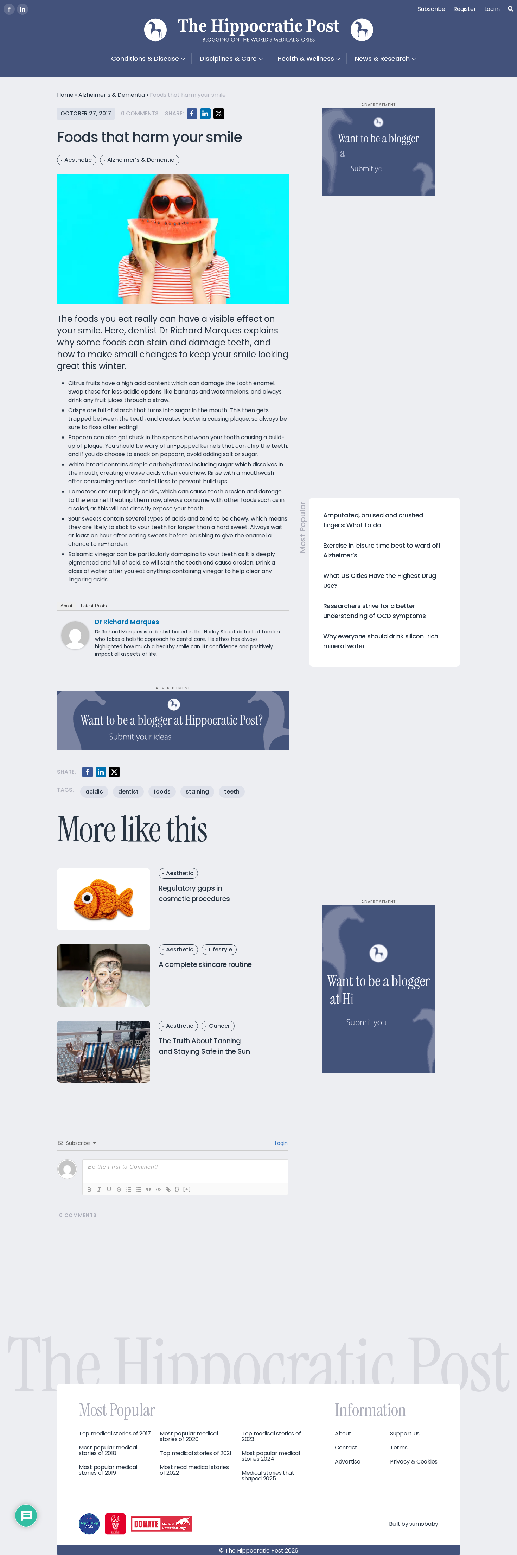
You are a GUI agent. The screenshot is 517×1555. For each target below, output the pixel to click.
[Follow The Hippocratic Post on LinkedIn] (22, 9)
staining (197, 792)
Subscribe (431, 9)
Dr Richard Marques (127, 621)
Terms (399, 1448)
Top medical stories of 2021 (195, 1453)
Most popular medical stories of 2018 (108, 1450)
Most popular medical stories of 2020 (189, 1436)
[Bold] (89, 1189)
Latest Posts (94, 605)
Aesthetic (78, 160)
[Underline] (109, 1189)
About (66, 605)
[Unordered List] (138, 1189)
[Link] (168, 1189)
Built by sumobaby (413, 1524)
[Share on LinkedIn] (205, 113)
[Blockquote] (148, 1189)
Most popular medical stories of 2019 (108, 1470)
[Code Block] (158, 1189)
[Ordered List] (129, 1189)
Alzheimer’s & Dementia (111, 95)
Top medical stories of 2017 (115, 1433)
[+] (187, 1189)
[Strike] (119, 1189)
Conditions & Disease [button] (145, 58)
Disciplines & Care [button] (228, 58)
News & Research (382, 58)
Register (464, 9)
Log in (492, 9)
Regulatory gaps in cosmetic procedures (194, 893)
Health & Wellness (305, 58)
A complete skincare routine (205, 964)
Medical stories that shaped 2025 (268, 1475)
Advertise (347, 1462)
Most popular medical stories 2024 (271, 1456)
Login (281, 1143)
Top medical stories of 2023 (271, 1436)
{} (177, 1189)
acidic (94, 792)
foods (162, 792)
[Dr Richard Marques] (75, 635)
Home (65, 95)
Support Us (405, 1433)
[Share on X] (218, 113)
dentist (128, 792)
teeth (232, 792)
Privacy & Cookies (414, 1462)
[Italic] (99, 1189)
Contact (346, 1448)
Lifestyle (220, 949)
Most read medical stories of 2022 (194, 1470)
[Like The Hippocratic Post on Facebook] (9, 9)
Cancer (219, 1026)
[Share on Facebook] (192, 113)
